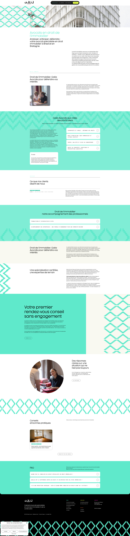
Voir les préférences (23, 531)
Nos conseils (68, 508)
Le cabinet (68, 506)
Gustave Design (42, 514)
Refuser (14, 531)
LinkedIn (82, 509)
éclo (37, 514)
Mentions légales (14, 533)
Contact (67, 510)
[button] (26, 522)
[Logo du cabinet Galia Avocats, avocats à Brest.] (29, 2)
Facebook (82, 511)
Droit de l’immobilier (70, 502)
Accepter (5, 531)
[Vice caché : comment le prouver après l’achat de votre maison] (41, 440)
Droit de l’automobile (70, 505)
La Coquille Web (48, 514)
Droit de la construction (70, 503)
